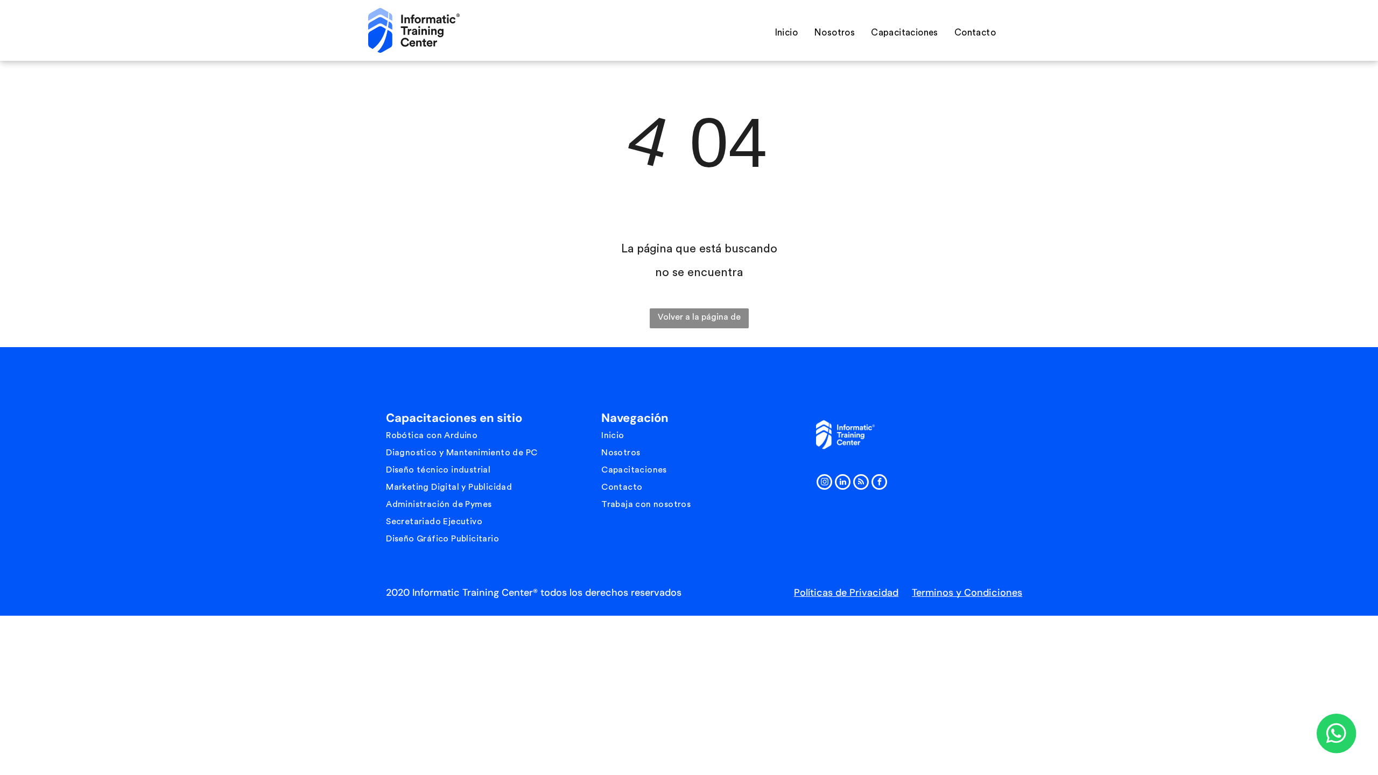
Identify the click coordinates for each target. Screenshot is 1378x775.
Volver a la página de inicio (699, 320)
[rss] (861, 483)
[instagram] (824, 483)
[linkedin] (842, 483)
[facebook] (879, 483)
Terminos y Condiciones (967, 592)
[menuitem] (786, 33)
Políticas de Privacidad (846, 592)
